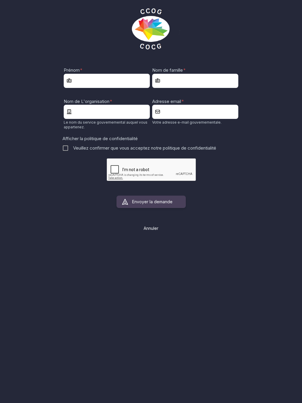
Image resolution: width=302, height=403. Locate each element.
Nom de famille (169, 70)
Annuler (151, 228)
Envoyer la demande (152, 201)
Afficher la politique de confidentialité (100, 138)
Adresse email (168, 101)
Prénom (73, 70)
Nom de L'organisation (88, 101)
